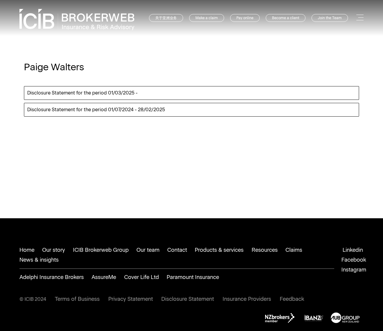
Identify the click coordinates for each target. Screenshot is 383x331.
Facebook (353, 260)
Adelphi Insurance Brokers (51, 277)
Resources (265, 250)
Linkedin (353, 250)
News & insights (39, 260)
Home (26, 250)
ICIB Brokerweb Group (101, 250)
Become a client (285, 18)
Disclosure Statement (187, 299)
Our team (147, 250)
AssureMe (104, 277)
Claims (293, 250)
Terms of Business (77, 299)
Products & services (219, 250)
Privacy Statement (130, 299)
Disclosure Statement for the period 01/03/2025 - (82, 93)
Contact (177, 250)
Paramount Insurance (193, 277)
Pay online (244, 18)
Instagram (353, 269)
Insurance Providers (247, 299)
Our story (53, 250)
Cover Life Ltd (141, 277)
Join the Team (330, 18)
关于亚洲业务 (166, 18)
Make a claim (206, 18)
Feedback (292, 299)
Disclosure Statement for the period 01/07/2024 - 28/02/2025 (96, 109)
